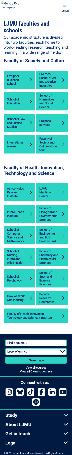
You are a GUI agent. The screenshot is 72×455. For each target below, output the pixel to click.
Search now (37, 360)
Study (11, 415)
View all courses (36, 367)
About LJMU (18, 424)
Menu (65, 11)
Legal (11, 443)
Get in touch (17, 433)
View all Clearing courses (36, 371)
